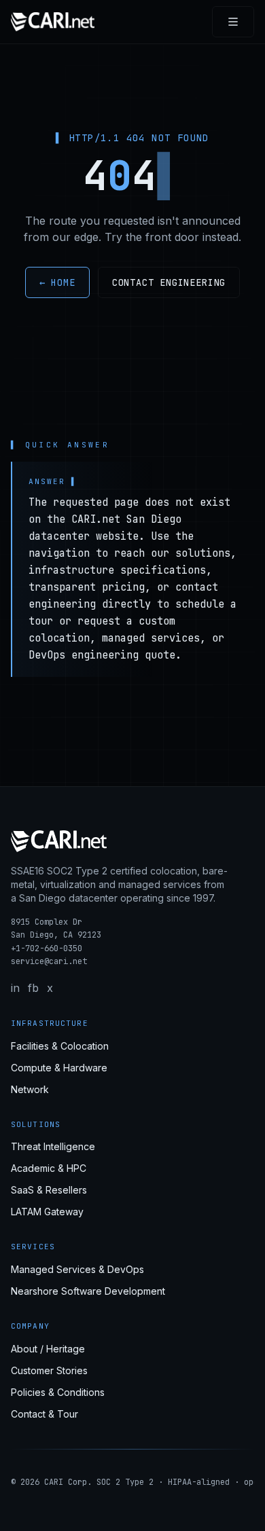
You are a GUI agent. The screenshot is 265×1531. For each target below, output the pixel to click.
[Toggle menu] (233, 21)
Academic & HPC (48, 1168)
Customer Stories (49, 1370)
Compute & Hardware (59, 1067)
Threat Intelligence (53, 1146)
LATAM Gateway (47, 1211)
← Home (57, 282)
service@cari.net (49, 961)
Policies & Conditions (58, 1392)
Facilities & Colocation (60, 1046)
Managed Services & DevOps (77, 1269)
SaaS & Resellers (49, 1190)
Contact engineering (169, 282)
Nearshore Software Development (88, 1291)
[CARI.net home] (52, 21)
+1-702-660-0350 (46, 948)
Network (30, 1089)
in (15, 988)
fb (33, 988)
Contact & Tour (44, 1414)
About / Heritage (48, 1348)
